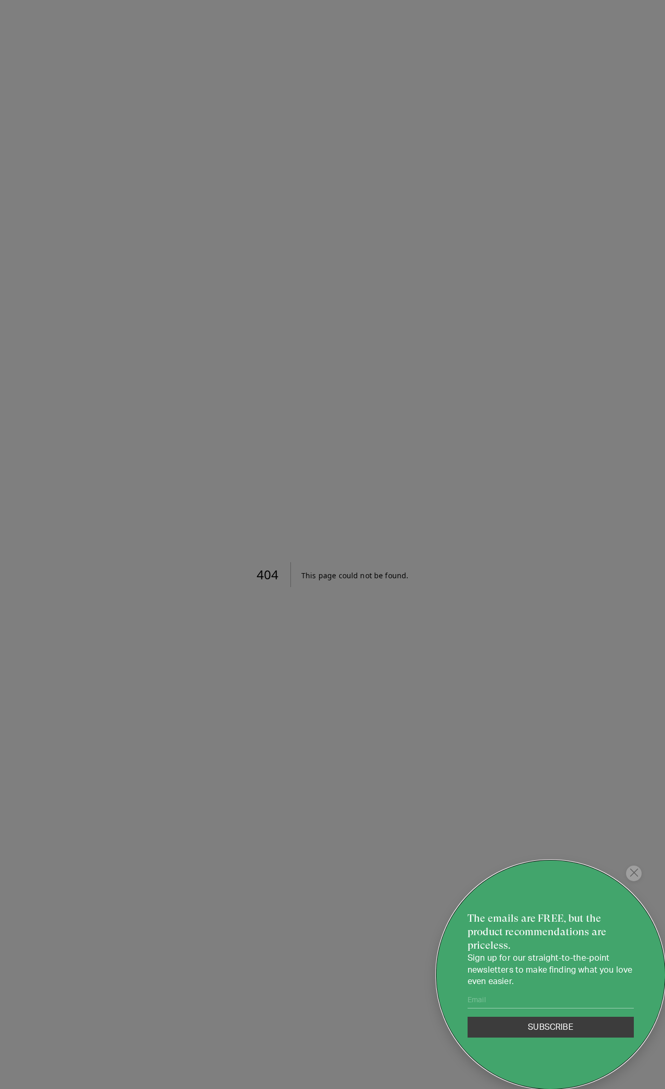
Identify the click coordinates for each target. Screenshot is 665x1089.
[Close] (634, 873)
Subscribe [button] (550, 1027)
